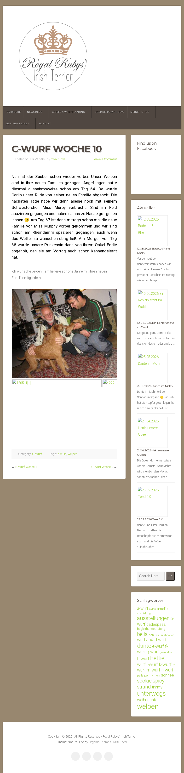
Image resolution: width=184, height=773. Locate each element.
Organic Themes (100, 742)
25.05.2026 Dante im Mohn (155, 386)
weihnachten (148, 699)
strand (144, 687)
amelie (162, 609)
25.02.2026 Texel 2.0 (150, 519)
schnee (167, 675)
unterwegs (151, 693)
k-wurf (165, 664)
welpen (72, 454)
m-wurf (153, 669)
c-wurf (62, 454)
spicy (159, 680)
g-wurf (153, 651)
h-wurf (143, 658)
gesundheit (166, 652)
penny (148, 675)
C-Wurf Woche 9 (102, 467)
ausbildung (144, 613)
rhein (157, 675)
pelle (140, 675)
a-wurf (142, 608)
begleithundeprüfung (151, 629)
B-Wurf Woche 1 (26, 467)
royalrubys (58, 159)
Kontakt (45, 123)
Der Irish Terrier (17, 123)
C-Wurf (37, 454)
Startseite (14, 112)
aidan (152, 609)
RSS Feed (120, 742)
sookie (144, 681)
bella (142, 634)
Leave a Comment (105, 159)
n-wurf (167, 669)
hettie (157, 658)
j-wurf (152, 664)
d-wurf (161, 639)
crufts (150, 640)
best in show (162, 635)
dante (144, 645)
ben (151, 635)
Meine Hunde (139, 112)
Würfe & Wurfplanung (68, 112)
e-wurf (158, 646)
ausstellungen (153, 618)
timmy (157, 687)
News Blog (34, 112)
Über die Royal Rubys (109, 112)
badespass (156, 624)
